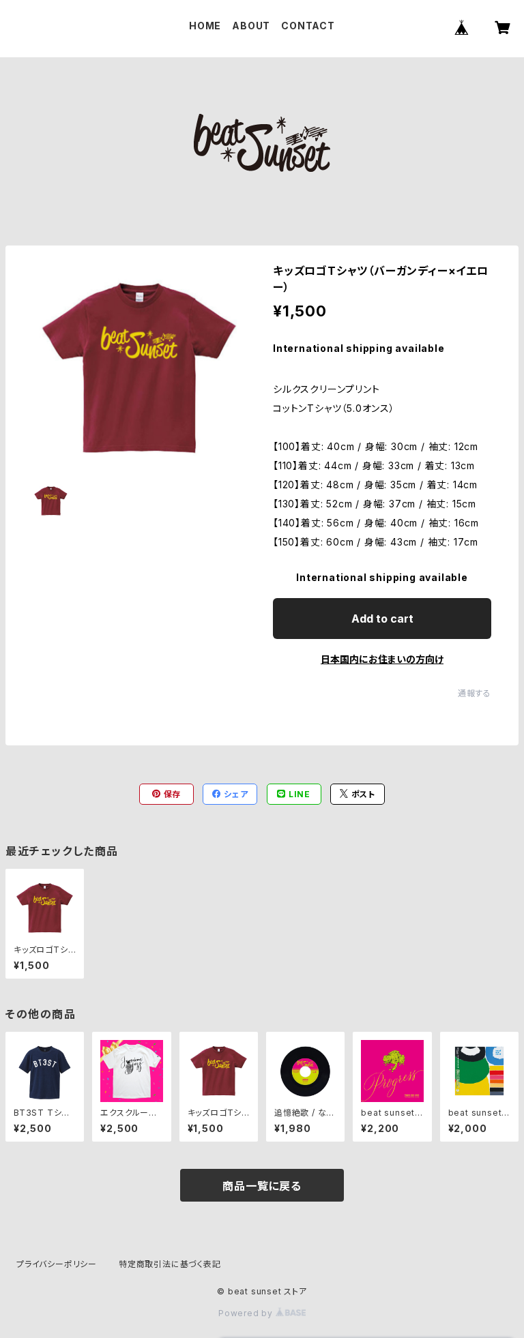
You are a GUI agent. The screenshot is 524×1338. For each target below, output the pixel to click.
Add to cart (382, 618)
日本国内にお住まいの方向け (382, 659)
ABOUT (251, 25)
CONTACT (308, 25)
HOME (205, 25)
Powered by (247, 1313)
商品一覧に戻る (262, 1186)
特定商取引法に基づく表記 (170, 1264)
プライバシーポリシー (56, 1264)
